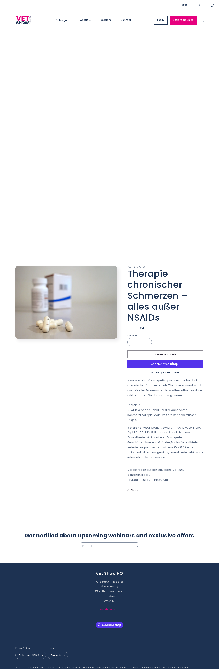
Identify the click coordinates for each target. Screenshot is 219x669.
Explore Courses (183, 20)
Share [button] (134, 490)
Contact (125, 20)
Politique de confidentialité (145, 667)
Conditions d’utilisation (176, 667)
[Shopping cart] (212, 5)
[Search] (202, 20)
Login (160, 20)
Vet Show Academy (34, 667)
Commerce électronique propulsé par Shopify (70, 667)
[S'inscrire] (136, 546)
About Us (86, 20)
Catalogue (62, 20)
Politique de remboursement (112, 667)
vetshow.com (109, 609)
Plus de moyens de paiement (165, 372)
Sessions (106, 20)
